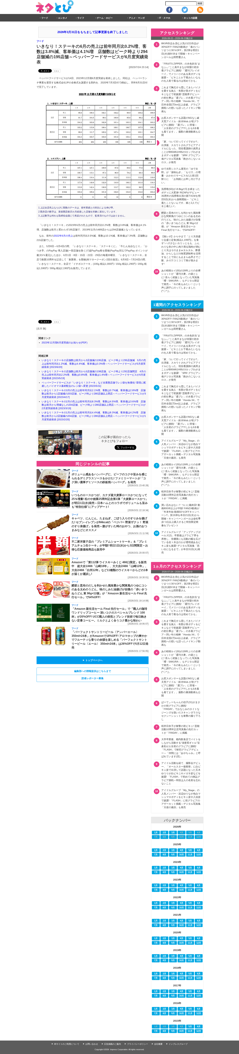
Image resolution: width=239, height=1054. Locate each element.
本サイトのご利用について (66, 1044)
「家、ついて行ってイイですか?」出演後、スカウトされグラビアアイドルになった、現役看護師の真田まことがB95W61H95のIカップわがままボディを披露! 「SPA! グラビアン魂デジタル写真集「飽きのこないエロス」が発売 (181, 152)
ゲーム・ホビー (105, 18)
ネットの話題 (190, 18)
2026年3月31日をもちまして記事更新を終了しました (92, 32)
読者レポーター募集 (93, 678)
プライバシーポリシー (137, 1044)
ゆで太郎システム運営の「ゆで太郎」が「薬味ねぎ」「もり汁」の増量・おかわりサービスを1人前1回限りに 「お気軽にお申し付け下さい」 (181, 175)
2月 (164, 832)
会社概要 (158, 1044)
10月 (181, 854)
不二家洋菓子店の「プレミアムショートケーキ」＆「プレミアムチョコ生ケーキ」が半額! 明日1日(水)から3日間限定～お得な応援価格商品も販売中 (110, 545)
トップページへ (93, 660)
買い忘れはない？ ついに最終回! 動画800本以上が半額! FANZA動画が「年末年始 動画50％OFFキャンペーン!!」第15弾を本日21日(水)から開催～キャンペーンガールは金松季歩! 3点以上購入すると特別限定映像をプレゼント (181, 515)
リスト (56, 71)
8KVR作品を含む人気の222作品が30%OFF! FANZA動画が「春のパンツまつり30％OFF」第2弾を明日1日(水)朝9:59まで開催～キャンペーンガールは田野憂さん (180, 50)
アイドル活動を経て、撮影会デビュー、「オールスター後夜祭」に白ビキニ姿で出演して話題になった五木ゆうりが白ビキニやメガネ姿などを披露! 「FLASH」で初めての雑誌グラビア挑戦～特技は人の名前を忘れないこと (181, 773)
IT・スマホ (164, 18)
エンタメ (62, 18)
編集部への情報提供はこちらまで (92, 671)
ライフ (80, 18)
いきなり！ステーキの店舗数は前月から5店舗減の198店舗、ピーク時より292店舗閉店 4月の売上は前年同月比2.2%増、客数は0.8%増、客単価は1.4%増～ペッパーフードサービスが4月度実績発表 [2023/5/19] (94, 375)
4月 (181, 850)
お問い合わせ (91, 1044)
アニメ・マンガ (137, 18)
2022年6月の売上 (63, 235)
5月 (190, 850)
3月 (173, 832)
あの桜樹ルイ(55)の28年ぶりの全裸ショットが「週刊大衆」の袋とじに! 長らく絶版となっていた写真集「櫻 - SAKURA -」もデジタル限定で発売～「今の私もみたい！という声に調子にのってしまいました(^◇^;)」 (181, 281)
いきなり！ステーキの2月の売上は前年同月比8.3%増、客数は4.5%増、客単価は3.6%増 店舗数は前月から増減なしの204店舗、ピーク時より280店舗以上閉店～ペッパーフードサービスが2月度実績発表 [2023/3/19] (94, 405)
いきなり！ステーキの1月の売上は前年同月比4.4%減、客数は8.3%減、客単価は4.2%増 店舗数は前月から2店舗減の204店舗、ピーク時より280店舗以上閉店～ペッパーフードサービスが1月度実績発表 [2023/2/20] (94, 416)
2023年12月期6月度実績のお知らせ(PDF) (64, 342)
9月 (173, 854)
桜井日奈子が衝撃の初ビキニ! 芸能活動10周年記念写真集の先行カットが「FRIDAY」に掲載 (180, 495)
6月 (199, 850)
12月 (198, 854)
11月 (190, 854)
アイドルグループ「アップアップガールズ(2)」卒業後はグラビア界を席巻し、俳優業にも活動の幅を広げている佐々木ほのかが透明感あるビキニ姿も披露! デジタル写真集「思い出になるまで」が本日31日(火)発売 (181, 542)
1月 (156, 832)
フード (44, 18)
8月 (164, 854)
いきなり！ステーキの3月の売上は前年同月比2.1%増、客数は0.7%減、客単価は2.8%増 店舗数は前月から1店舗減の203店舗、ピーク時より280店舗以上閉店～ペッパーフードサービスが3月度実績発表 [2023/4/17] (94, 393)
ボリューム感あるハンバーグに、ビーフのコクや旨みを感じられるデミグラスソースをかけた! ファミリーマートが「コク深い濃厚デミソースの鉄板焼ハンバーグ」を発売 (109, 478)
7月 (156, 854)
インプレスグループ (178, 1044)
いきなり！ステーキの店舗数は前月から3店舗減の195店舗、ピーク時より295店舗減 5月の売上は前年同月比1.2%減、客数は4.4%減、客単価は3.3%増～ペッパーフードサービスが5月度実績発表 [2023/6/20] (94, 363)
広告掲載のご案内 (112, 1044)
